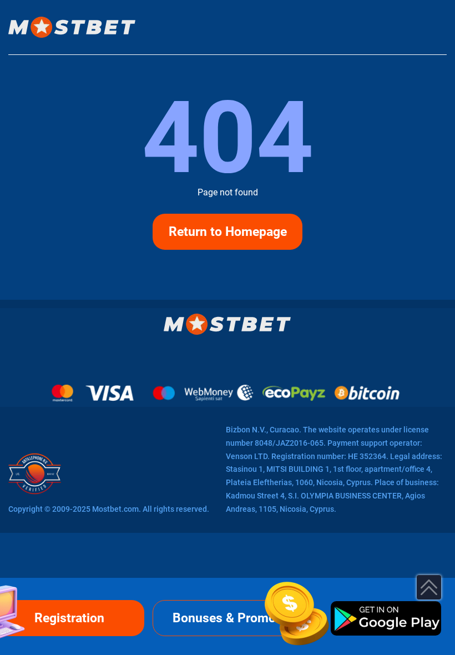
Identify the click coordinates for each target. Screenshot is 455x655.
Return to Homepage (228, 231)
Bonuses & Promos (227, 618)
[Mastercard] (62, 393)
